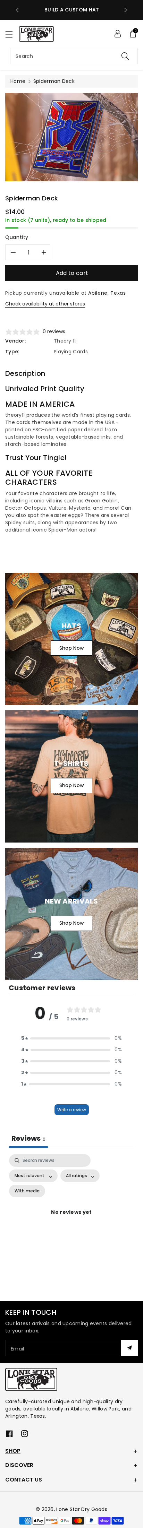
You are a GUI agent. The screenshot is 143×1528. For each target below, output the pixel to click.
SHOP (12, 1451)
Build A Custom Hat (71, 9)
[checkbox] (27, 1191)
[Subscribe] (129, 1348)
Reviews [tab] (28, 1138)
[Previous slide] (17, 10)
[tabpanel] (71, 1220)
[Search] (125, 56)
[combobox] (73, 56)
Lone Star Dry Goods (81, 1509)
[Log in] (117, 33)
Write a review (71, 1110)
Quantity (16, 237)
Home (17, 81)
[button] (12, 34)
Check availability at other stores (45, 303)
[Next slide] (125, 10)
